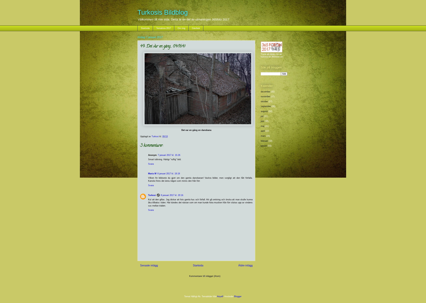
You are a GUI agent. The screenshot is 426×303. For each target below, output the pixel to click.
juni (262, 121)
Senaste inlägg (149, 265)
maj (262, 126)
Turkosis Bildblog (162, 12)
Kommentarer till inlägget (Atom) (204, 276)
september (266, 106)
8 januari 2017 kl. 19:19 (168, 173)
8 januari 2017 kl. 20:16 (172, 195)
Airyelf (220, 296)
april (263, 131)
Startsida (145, 28)
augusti (264, 111)
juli (262, 116)
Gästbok (196, 28)
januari (264, 146)
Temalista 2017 (163, 28)
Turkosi (152, 195)
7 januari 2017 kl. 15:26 (169, 155)
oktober (264, 101)
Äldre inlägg (245, 265)
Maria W (152, 173)
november (265, 96)
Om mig (181, 28)
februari (264, 141)
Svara (151, 164)
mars (263, 136)
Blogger (237, 296)
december (265, 91)
